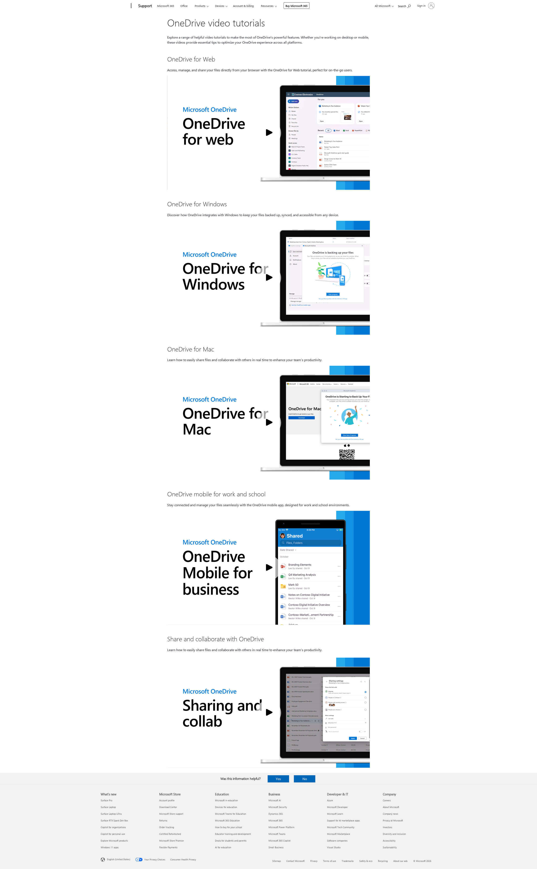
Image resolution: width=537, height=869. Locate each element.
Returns (163, 820)
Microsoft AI (274, 800)
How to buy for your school (228, 827)
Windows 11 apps (110, 847)
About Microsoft (391, 807)
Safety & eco (365, 860)
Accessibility (389, 840)
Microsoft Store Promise (171, 840)
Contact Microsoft (295, 860)
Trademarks (348, 860)
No (304, 779)
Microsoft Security (277, 807)
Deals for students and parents (230, 840)
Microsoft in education (226, 800)
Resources (267, 6)
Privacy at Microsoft (393, 820)
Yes (278, 779)
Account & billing (243, 6)
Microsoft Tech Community (340, 827)
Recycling (383, 860)
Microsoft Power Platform (281, 827)
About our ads (400, 860)
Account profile (167, 800)
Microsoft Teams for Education (230, 813)
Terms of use (329, 860)
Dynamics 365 (275, 813)
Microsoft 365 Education (227, 820)
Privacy (313, 860)
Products (200, 6)
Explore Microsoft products (114, 840)
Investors (387, 827)
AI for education (223, 847)
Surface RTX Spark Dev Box (114, 820)
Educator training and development (233, 833)
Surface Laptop (108, 807)
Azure (330, 800)
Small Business (276, 847)
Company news (390, 813)
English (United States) (118, 859)
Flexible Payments (168, 847)
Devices (219, 6)
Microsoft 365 (165, 6)
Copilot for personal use (113, 833)
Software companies (337, 840)
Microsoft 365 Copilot (279, 840)
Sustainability (390, 847)
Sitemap (276, 860)
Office (184, 6)
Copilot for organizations (113, 827)
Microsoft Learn (335, 813)
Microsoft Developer (337, 807)
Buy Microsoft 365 (296, 6)
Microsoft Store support (171, 813)
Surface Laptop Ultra (111, 813)
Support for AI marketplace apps (343, 820)
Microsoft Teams (276, 833)
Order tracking (166, 827)
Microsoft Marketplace (338, 833)
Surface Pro (106, 800)
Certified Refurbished (170, 833)
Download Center (168, 807)
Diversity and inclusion (394, 833)
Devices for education (226, 807)
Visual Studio (333, 847)
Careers (387, 800)
